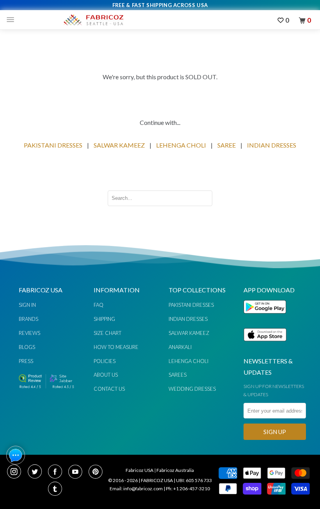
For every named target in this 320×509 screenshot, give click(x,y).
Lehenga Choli (188, 361)
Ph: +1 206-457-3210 (188, 488)
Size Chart (107, 333)
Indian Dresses (188, 319)
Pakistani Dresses (191, 305)
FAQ (98, 305)
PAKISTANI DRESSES (53, 145)
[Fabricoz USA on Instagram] (16, 472)
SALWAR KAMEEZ (119, 145)
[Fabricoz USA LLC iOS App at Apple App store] (265, 346)
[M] (12, 20)
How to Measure (116, 347)
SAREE (226, 145)
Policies (105, 361)
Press (26, 361)
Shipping (104, 319)
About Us (106, 375)
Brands (28, 319)
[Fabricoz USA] (93, 20)
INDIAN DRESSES (271, 145)
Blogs (27, 347)
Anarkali (180, 347)
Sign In (27, 305)
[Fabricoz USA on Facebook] (57, 472)
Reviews (29, 333)
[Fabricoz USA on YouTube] (78, 472)
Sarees (178, 375)
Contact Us (109, 389)
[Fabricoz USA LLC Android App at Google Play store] (267, 318)
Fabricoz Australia (175, 470)
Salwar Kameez (189, 333)
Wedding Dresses (192, 389)
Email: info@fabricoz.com (136, 488)
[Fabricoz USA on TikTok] (56, 489)
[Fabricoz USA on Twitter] (37, 472)
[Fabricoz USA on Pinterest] (96, 472)
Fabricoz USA (139, 470)
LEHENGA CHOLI (181, 145)
